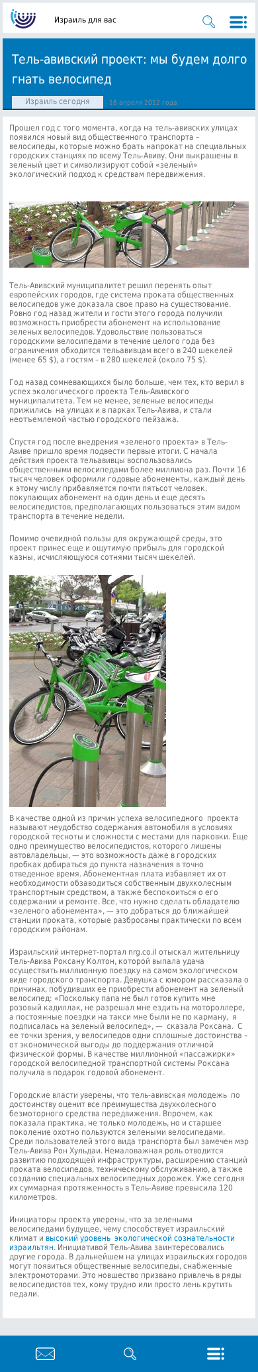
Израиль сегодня (57, 101)
